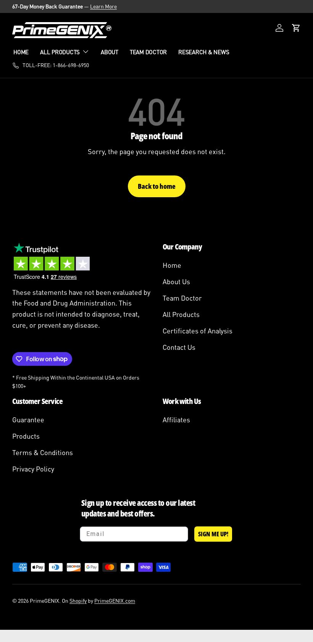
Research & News (203, 51)
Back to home (157, 186)
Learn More (103, 6)
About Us (176, 281)
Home (21, 51)
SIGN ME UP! (213, 534)
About (109, 51)
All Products (181, 314)
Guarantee (28, 419)
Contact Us (179, 347)
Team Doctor (148, 51)
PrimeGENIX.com (114, 600)
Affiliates (176, 419)
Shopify (78, 600)
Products (26, 436)
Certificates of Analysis (197, 331)
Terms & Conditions (42, 452)
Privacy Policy (33, 469)
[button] (296, 27)
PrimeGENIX (44, 600)
